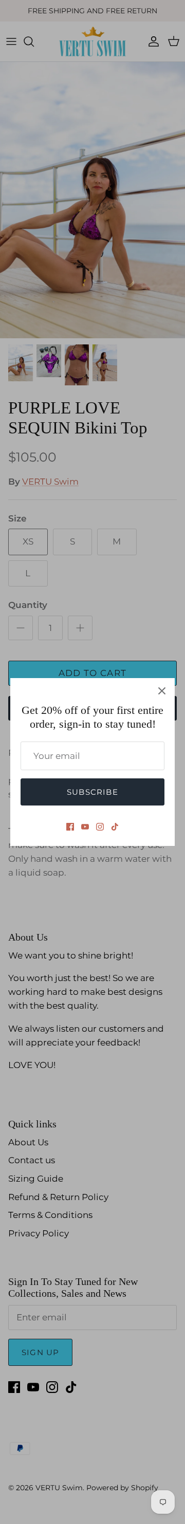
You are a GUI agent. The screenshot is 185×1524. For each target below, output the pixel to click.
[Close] (162, 691)
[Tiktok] (115, 827)
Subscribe (92, 792)
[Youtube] (85, 827)
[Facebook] (70, 827)
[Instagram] (100, 827)
